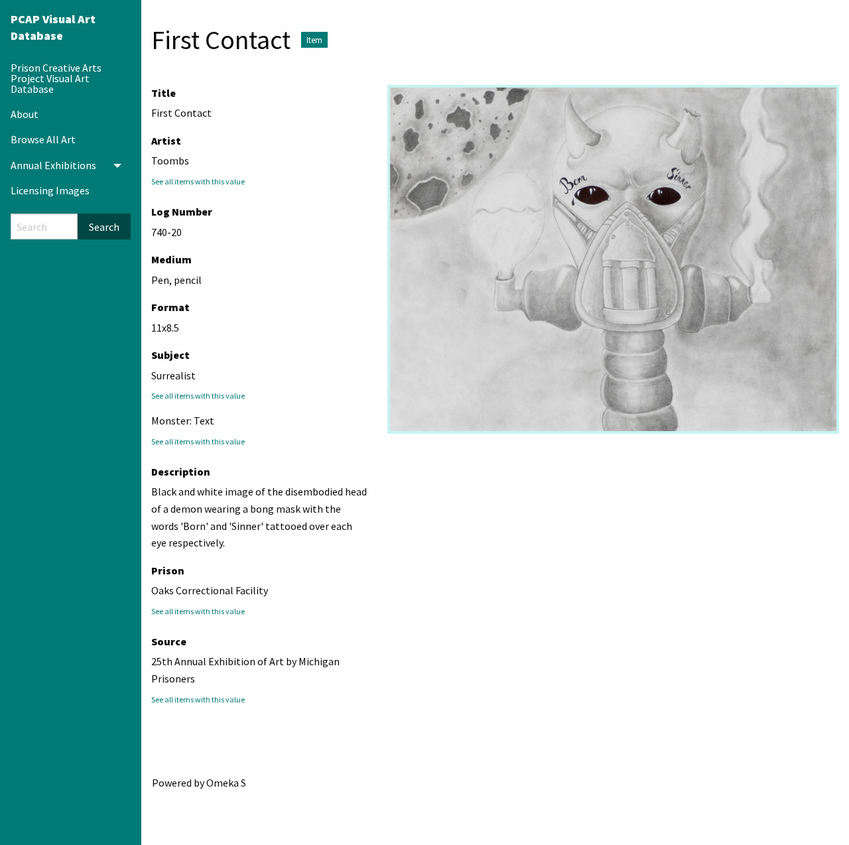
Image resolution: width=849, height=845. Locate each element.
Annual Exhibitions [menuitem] (53, 165)
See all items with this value (198, 181)
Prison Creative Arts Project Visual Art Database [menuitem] (56, 78)
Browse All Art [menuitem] (43, 139)
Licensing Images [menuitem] (50, 190)
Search (104, 226)
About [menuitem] (24, 114)
